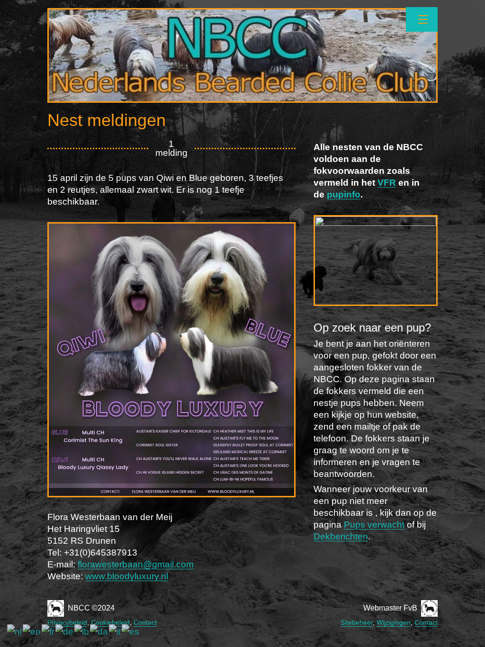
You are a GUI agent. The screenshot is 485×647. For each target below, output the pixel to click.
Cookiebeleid (110, 622)
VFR (386, 183)
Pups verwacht (374, 525)
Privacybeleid (67, 622)
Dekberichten (341, 536)
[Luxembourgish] (82, 632)
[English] (32, 632)
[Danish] (99, 632)
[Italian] (115, 632)
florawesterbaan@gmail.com (136, 564)
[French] (48, 632)
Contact (145, 622)
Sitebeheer (357, 622)
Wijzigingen (394, 622)
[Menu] (422, 19)
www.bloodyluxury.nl (126, 576)
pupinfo (343, 194)
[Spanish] (131, 632)
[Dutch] (15, 632)
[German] (64, 632)
